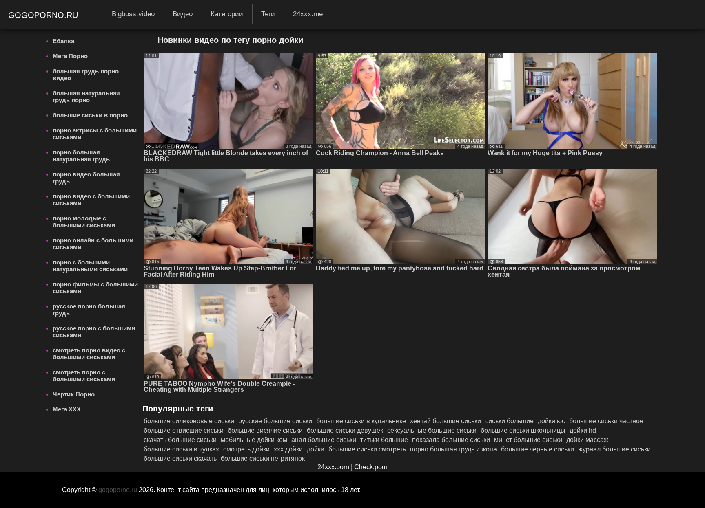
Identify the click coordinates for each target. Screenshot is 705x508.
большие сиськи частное (606, 421)
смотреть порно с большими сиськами (84, 376)
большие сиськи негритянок (263, 458)
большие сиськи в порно (90, 115)
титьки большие (384, 439)
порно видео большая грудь (86, 178)
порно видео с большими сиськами (91, 200)
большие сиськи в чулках (181, 449)
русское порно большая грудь (89, 310)
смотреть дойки (246, 449)
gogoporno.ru (44, 15)
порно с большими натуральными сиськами (90, 266)
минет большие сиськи (528, 439)
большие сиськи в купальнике (361, 421)
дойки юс (551, 421)
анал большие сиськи (323, 439)
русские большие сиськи (275, 421)
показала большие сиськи (451, 439)
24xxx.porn (333, 467)
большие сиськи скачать (180, 458)
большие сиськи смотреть (367, 449)
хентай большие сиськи (445, 421)
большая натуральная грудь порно (86, 96)
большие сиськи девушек (345, 430)
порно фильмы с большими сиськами (95, 288)
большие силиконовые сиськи (189, 421)
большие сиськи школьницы (523, 430)
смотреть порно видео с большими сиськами (89, 354)
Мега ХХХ (67, 409)
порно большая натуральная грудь (81, 156)
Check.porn (371, 467)
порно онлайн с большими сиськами (93, 244)
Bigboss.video (133, 14)
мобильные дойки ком (254, 439)
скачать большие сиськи (180, 439)
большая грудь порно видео (86, 74)
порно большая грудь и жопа (453, 449)
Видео (183, 14)
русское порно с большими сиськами (94, 332)
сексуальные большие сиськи (432, 430)
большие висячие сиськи (265, 430)
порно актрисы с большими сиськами (95, 134)
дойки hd (583, 430)
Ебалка (63, 40)
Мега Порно (70, 56)
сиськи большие (509, 421)
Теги (268, 14)
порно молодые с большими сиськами (84, 222)
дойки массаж (587, 439)
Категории (227, 14)
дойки (315, 449)
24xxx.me (308, 14)
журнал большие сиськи (614, 449)
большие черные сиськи (537, 449)
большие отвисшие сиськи (184, 430)
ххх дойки (288, 449)
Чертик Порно (74, 394)
